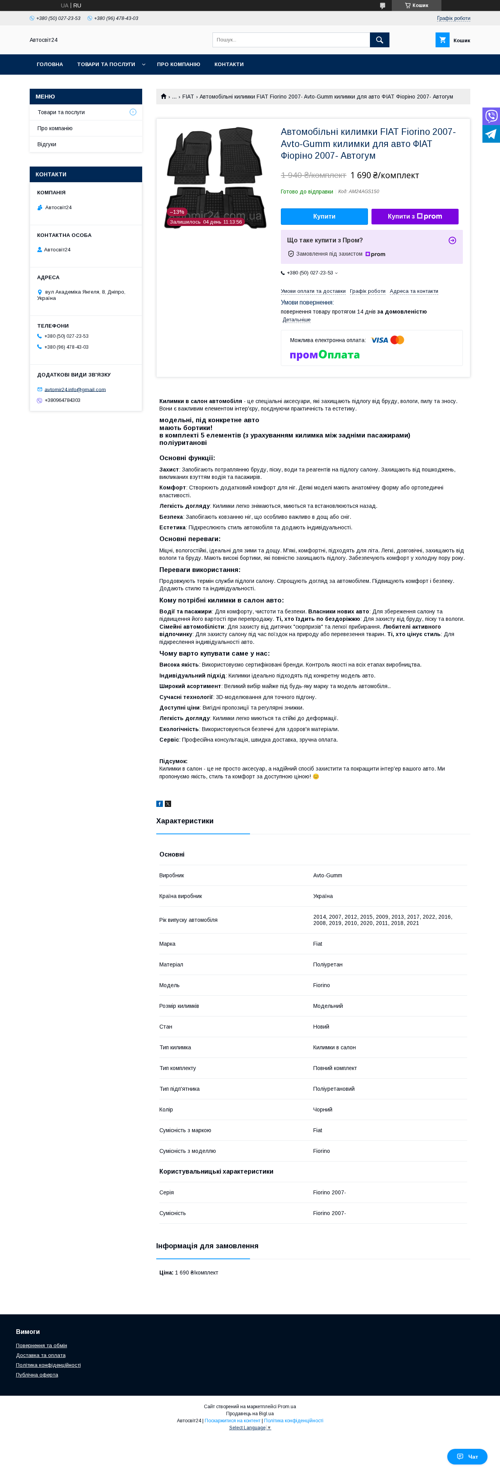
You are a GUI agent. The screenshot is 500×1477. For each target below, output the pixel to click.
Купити (324, 216)
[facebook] (159, 805)
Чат (473, 1457)
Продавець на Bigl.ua (250, 1413)
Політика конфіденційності (48, 1365)
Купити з (401, 216)
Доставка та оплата (41, 1355)
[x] (168, 805)
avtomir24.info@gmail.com (75, 389)
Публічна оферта (37, 1375)
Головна (50, 64)
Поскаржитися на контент (233, 1420)
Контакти (229, 64)
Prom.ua (287, 1406)
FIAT (188, 96)
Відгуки (47, 144)
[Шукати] (379, 39)
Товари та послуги (106, 64)
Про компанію (178, 64)
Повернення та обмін (41, 1345)
